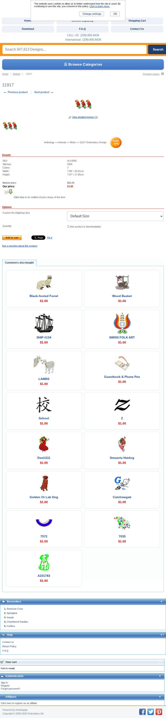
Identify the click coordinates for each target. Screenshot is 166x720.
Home (5, 74)
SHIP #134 (44, 337)
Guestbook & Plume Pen (122, 376)
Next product (44, 92)
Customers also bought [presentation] (19, 262)
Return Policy (9, 646)
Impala (10, 617)
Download (28, 28)
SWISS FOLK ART (122, 337)
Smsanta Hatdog (122, 457)
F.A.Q (5, 650)
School (44, 418)
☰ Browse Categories (83, 64)
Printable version (151, 74)
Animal (16, 74)
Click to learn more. (99, 6)
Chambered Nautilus (17, 621)
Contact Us (137, 28)
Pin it (49, 237)
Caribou (11, 626)
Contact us (8, 642)
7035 (122, 536)
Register (5, 685)
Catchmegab (122, 497)
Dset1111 (43, 457)
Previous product (15, 92)
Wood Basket (122, 296)
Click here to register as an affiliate (19, 703)
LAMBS (43, 379)
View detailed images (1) (85, 117)
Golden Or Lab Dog (44, 497)
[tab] (19, 263)
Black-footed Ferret (44, 296)
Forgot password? (10, 688)
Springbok (12, 613)
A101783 (44, 575)
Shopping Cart (137, 20)
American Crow (15, 608)
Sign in (4, 682)
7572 (43, 536)
